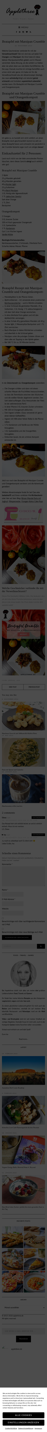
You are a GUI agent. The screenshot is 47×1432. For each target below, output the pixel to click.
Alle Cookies (23, 1415)
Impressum (38, 1428)
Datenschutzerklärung (25, 1428)
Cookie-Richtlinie (11, 1428)
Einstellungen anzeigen (23, 1423)
